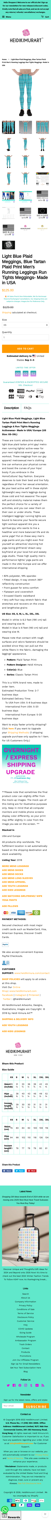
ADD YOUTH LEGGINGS (15, 1025)
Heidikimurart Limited (33, 1492)
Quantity (7, 332)
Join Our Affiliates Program (25, 1360)
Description (11, 408)
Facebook (7, 995)
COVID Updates (25, 1329)
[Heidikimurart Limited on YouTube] (37, 1386)
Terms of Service (26, 1313)
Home (4, 59)
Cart (47, 17)
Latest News (26, 1191)
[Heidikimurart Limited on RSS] (42, 1386)
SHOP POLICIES (11, 979)
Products (25, 1352)
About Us (25, 1298)
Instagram (21, 995)
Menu (8, 17)
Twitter (7, 999)
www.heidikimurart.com (23, 991)
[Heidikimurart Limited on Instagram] (25, 1386)
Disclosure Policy (25, 1317)
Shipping (6, 312)
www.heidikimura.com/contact (32, 973)
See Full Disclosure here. (29, 1483)
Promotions (25, 1356)
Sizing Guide (25, 1333)
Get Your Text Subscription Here (25, 1368)
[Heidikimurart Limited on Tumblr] (31, 1386)
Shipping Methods (18, 732)
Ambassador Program (25, 1340)
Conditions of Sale (25, 1309)
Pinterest (34, 995)
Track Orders (25, 1344)
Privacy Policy (25, 1305)
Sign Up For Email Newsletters (25, 1364)
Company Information (25, 1302)
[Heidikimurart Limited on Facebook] (14, 1386)
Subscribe (36, 1406)
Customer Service (25, 1321)
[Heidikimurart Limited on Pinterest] (19, 1386)
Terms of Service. (15, 1458)
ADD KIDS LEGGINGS (13, 890)
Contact (25, 1348)
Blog (26, 1371)
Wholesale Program (25, 1337)
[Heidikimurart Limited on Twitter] (8, 1386)
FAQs (27, 408)
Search (25, 1294)
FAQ (25, 1325)
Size (4, 319)
